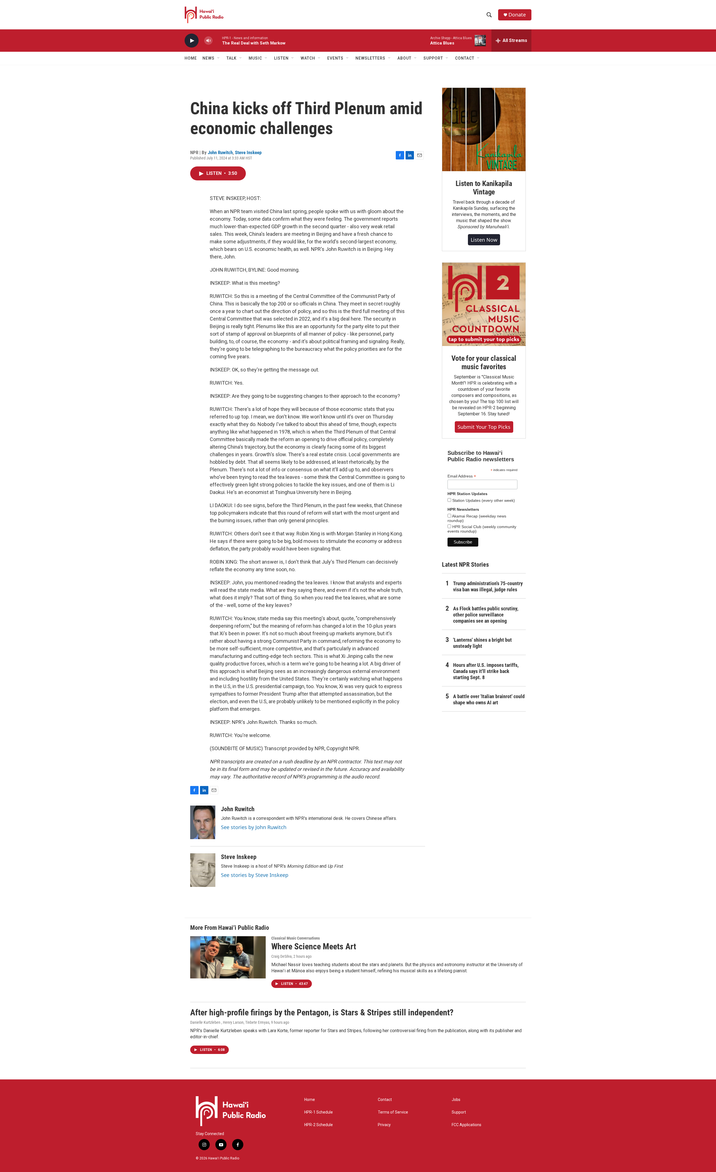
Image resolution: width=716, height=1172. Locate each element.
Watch (308, 58)
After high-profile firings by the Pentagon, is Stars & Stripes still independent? (321, 1012)
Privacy (384, 1125)
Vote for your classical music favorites (483, 362)
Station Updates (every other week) (483, 500)
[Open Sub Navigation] (218, 58)
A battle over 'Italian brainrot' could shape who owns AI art (489, 699)
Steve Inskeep (248, 152)
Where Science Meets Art (313, 946)
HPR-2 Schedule (318, 1125)
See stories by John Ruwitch (253, 827)
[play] (191, 40)
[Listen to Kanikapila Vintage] (484, 129)
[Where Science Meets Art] (228, 957)
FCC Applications (466, 1125)
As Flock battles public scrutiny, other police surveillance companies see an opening (485, 615)
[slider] (217, 40)
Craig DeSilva (281, 956)
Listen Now (484, 239)
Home (191, 58)
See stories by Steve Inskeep (254, 875)
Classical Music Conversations (295, 938)
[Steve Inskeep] (202, 870)
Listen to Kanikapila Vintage (484, 187)
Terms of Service (393, 1112)
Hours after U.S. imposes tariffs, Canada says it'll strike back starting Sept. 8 (486, 671)
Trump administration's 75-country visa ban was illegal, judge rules (488, 586)
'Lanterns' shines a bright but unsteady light (482, 643)
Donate (517, 15)
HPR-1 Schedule (318, 1112)
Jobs (456, 1100)
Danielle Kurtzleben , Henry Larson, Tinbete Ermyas (229, 1022)
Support (459, 1112)
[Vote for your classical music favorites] (484, 304)
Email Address (461, 476)
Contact (385, 1100)
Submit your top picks (484, 426)
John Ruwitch (220, 152)
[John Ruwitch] (202, 822)
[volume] (208, 40)
